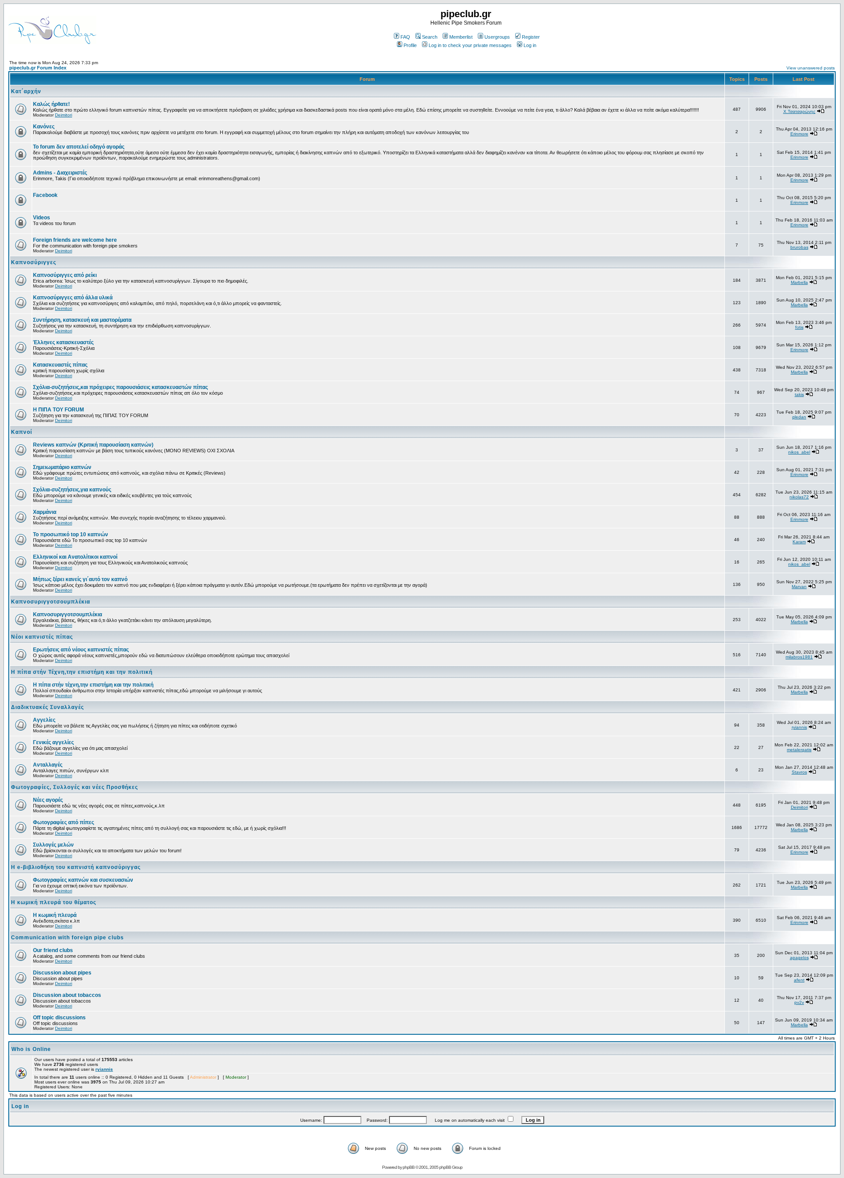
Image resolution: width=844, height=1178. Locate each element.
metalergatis (799, 749)
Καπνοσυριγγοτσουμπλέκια (50, 602)
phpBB (409, 1167)
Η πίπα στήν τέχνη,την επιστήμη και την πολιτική (93, 685)
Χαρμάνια (44, 512)
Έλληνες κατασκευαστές (63, 342)
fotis (799, 327)
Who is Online (31, 1049)
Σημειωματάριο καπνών (62, 467)
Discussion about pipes (62, 973)
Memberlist (461, 37)
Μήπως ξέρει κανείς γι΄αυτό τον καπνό (80, 579)
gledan (799, 416)
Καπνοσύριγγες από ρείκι (65, 275)
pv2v (799, 1002)
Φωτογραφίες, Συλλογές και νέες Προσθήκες (74, 787)
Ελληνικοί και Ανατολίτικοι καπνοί (75, 557)
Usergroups (497, 37)
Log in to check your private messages (470, 45)
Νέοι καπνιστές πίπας (42, 637)
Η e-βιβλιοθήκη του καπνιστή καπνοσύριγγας (76, 867)
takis (799, 394)
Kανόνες (44, 127)
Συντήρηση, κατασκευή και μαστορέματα (82, 320)
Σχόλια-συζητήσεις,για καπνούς (72, 490)
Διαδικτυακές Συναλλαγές (47, 707)
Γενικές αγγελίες (53, 742)
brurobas (799, 247)
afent (799, 980)
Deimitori (63, 115)
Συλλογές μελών (53, 845)
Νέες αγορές (48, 800)
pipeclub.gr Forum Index (37, 67)
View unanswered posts (810, 67)
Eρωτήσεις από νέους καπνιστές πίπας (81, 650)
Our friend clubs (53, 950)
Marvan (799, 586)
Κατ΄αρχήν (26, 91)
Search (429, 37)
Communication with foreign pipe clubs (67, 937)
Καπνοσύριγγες (33, 262)
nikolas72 (799, 496)
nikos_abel (799, 452)
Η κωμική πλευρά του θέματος (53, 902)
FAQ (405, 37)
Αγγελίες (44, 720)
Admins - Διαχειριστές (60, 173)
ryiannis (799, 727)
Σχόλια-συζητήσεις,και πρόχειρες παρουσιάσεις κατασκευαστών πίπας (120, 387)
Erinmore (799, 133)
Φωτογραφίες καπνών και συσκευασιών (83, 880)
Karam (799, 541)
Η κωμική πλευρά (54, 915)
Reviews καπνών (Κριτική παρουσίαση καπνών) (93, 445)
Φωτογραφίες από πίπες (63, 822)
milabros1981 (799, 656)
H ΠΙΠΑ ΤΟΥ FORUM (58, 410)
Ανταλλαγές (47, 765)
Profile (410, 45)
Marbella (799, 282)
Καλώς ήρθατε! (51, 104)
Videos (41, 218)
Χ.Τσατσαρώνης (799, 111)
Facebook (45, 195)
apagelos (799, 957)
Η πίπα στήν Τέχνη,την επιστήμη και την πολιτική (82, 672)
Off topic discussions (59, 1017)
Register (531, 37)
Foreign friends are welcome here (75, 240)
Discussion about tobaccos (67, 995)
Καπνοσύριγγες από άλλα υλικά (73, 297)
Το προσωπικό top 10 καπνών (70, 534)
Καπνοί (21, 432)
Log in (530, 45)
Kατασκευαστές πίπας (60, 365)
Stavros (799, 772)
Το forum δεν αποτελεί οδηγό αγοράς (78, 147)
